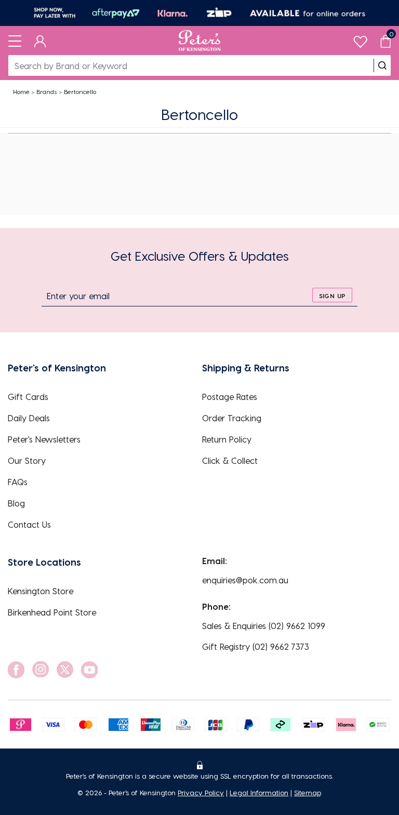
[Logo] (200, 40)
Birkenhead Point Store (52, 612)
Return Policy (226, 439)
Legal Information (259, 792)
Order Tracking (231, 418)
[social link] (16, 669)
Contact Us (29, 524)
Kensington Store (40, 591)
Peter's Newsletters (44, 439)
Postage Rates (229, 397)
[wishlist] (360, 39)
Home (21, 91)
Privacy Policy (201, 792)
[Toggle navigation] (14, 40)
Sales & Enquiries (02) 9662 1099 (263, 626)
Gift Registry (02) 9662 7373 (255, 646)
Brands (46, 91)
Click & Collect (230, 460)
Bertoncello (80, 91)
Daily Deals (29, 418)
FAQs (18, 482)
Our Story (27, 460)
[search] (382, 65)
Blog (16, 503)
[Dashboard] (40, 40)
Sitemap (307, 792)
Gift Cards (28, 397)
